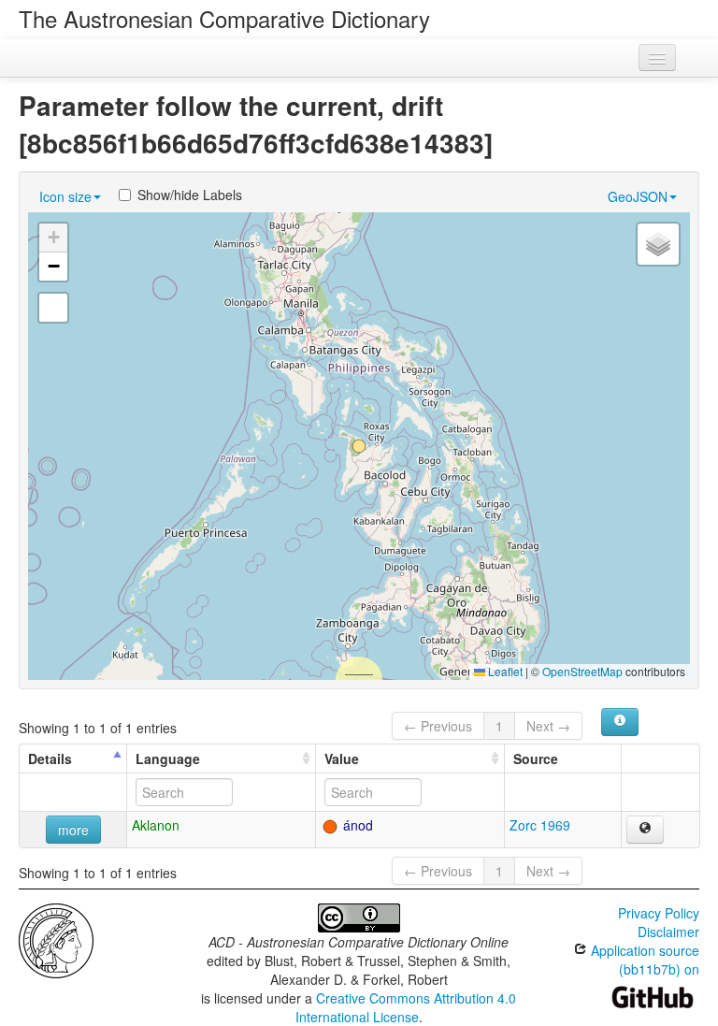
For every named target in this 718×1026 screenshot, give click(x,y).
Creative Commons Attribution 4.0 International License (406, 1007)
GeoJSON (638, 196)
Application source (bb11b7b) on (643, 959)
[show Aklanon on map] (645, 830)
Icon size (65, 196)
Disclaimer (668, 931)
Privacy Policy (658, 912)
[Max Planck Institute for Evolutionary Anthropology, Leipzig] (56, 939)
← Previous (438, 725)
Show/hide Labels (189, 194)
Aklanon (156, 825)
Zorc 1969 (540, 825)
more (73, 829)
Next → (548, 725)
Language (168, 758)
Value (341, 758)
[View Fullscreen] (53, 308)
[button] (359, 446)
